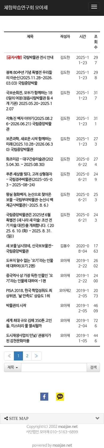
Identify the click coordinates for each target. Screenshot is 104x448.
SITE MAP (18, 418)
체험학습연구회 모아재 (26, 7)
